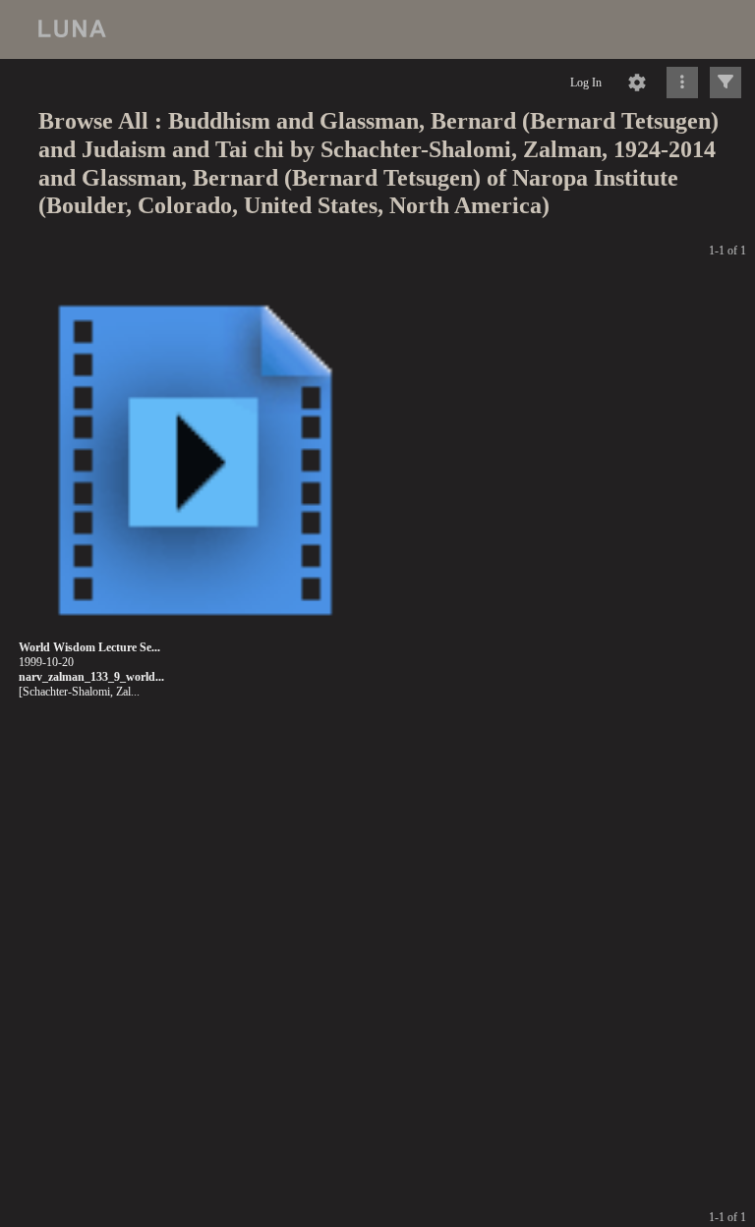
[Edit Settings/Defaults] (637, 82)
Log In (586, 82)
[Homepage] (377, 29)
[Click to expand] (725, 82)
